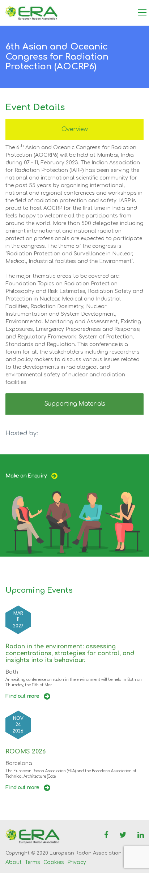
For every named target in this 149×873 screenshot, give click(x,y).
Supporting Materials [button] (74, 404)
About (13, 862)
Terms (32, 862)
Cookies (53, 862)
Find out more (22, 696)
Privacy (76, 862)
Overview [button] (74, 129)
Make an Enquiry (26, 476)
